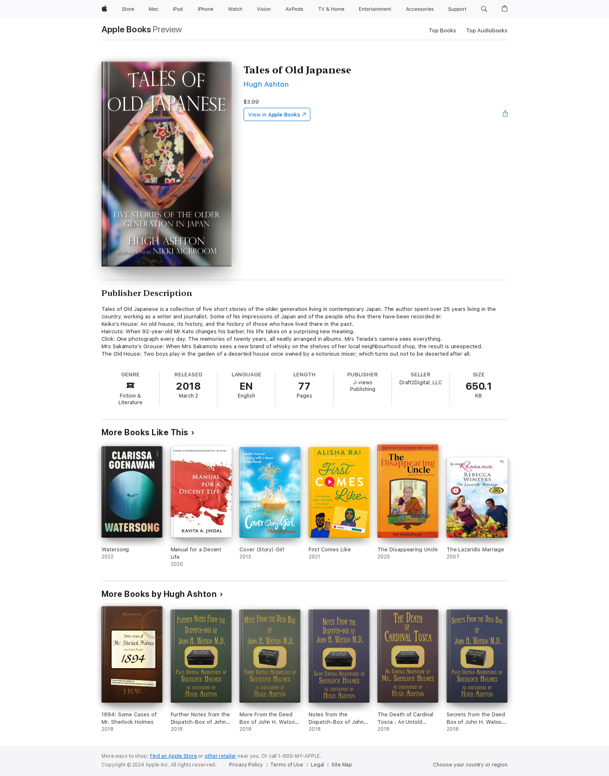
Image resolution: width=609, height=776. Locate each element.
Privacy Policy (246, 765)
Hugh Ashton (266, 84)
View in (274, 115)
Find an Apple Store (173, 756)
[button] (484, 9)
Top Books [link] (442, 30)
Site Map (341, 765)
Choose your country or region (470, 765)
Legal (317, 765)
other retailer (220, 756)
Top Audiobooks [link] (487, 30)
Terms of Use (286, 765)
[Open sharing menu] (505, 114)
